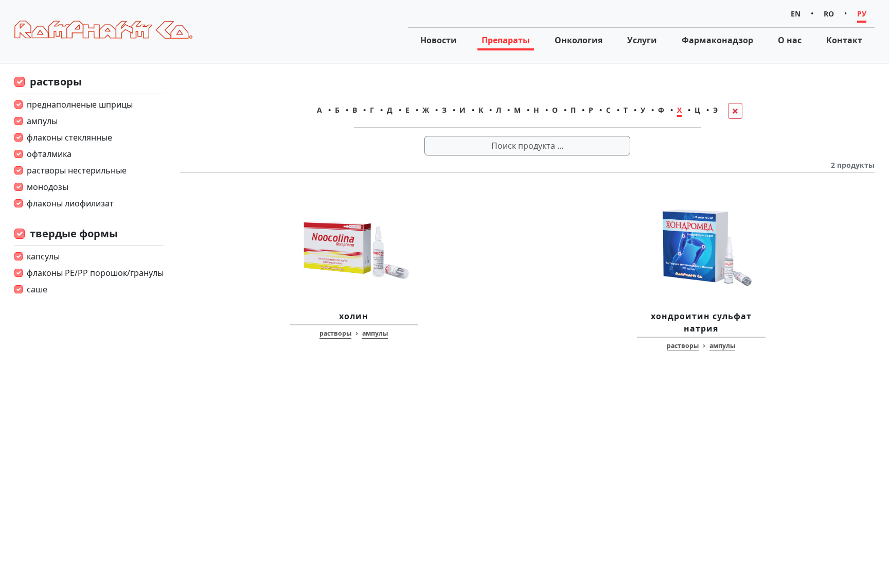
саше (37, 289)
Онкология (578, 40)
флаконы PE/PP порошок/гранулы (95, 272)
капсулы (43, 256)
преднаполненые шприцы (80, 104)
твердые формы (74, 233)
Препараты (506, 40)
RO (829, 14)
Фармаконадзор (717, 40)
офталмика (49, 154)
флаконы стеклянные (69, 137)
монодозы (47, 187)
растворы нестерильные (77, 170)
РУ (861, 14)
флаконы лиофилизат (70, 203)
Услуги (642, 40)
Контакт (844, 40)
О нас (790, 40)
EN (796, 14)
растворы (56, 82)
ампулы (42, 121)
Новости (438, 40)
